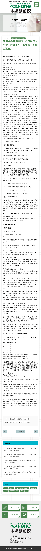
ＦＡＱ (6, 488)
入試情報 (19, 419)
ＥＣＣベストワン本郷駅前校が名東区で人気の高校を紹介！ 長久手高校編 (20, 467)
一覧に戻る (20, 431)
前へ (5, 431)
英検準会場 (19, 422)
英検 (26, 491)
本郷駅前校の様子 (14, 491)
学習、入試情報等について (18, 38)
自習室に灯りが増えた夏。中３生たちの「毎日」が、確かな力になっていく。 (20, 473)
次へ (36, 431)
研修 (22, 491)
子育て (11, 488)
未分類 (6, 491)
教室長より (33, 488)
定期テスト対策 (9, 422)
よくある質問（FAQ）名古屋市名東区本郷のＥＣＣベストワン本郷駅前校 (20, 461)
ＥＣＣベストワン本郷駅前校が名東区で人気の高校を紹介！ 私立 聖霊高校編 (20, 449)
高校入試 (27, 422)
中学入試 (12, 419)
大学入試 (26, 419)
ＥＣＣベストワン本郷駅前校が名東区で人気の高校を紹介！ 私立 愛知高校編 (20, 455)
